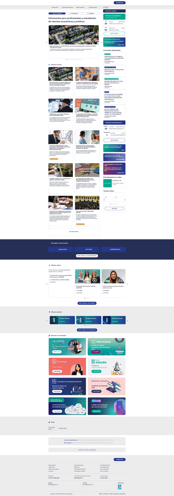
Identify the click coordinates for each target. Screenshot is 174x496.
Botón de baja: (67, 442)
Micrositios (77, 467)
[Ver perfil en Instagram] (61, 486)
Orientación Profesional (80, 469)
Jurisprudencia (115, 249)
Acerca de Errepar (104, 469)
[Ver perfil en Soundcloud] (64, 486)
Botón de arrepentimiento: (71, 440)
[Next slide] (124, 200)
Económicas (74, 13)
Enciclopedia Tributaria (79, 471)
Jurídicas (90, 13)
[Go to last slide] (104, 200)
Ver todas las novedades (87, 255)
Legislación (62, 249)
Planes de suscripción (53, 469)
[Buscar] (66, 2)
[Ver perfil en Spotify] (67, 486)
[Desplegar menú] (49, 3)
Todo (57, 13)
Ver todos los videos (87, 303)
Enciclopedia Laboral (105, 465)
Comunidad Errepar (104, 467)
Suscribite (96, 351)
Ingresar (119, 2)
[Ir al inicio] (53, 459)
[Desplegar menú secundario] (107, 3)
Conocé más (57, 371)
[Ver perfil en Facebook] (49, 486)
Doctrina (89, 249)
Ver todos (114, 33)
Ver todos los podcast (87, 330)
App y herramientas (78, 465)
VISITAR (114, 208)
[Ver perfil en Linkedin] (55, 486)
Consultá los (87, 449)
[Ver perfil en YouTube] (58, 486)
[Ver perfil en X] (52, 486)
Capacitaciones (52, 465)
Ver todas (114, 140)
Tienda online (51, 467)
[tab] (68, 59)
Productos (50, 471)
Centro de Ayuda (104, 471)
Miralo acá (57, 351)
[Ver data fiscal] (122, 487)
